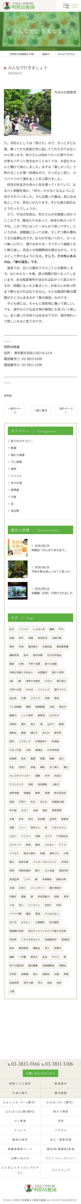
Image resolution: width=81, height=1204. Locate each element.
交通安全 (47, 646)
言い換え (54, 767)
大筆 (21, 663)
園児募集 (33, 965)
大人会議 (49, 870)
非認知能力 (44, 896)
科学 (47, 775)
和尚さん (35, 827)
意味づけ (54, 853)
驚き (23, 724)
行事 (13, 497)
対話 (52, 706)
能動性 (64, 818)
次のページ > (66, 410)
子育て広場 (15, 689)
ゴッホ (48, 836)
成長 (49, 982)
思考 (66, 896)
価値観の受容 (16, 930)
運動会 (13, 732)
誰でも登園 (51, 663)
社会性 (13, 698)
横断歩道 (14, 655)
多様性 (13, 724)
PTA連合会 (62, 836)
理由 (44, 810)
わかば (29, 689)
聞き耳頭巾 (55, 887)
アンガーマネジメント (45, 861)
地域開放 (42, 784)
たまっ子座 (15, 749)
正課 (11, 801)
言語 (11, 887)
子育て (22, 801)
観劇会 (36, 948)
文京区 (13, 974)
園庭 (52, 629)
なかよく (25, 922)
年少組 (13, 810)
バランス (35, 698)
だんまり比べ (52, 913)
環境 (47, 792)
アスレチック (16, 784)
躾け (37, 870)
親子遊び (61, 680)
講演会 (38, 749)
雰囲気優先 (25, 870)
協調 (11, 827)
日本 (21, 818)
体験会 (62, 965)
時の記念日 (60, 792)
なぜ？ (24, 810)
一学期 (22, 956)
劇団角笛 (23, 948)
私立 (11, 629)
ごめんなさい (59, 827)
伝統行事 (56, 637)
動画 (52, 758)
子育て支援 (34, 663)
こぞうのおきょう (30, 939)
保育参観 (14, 792)
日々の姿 (16, 483)
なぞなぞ (54, 715)
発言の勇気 (29, 853)
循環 (61, 724)
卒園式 (13, 896)
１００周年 (27, 715)
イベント (16, 476)
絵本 (23, 758)
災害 (11, 818)
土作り (50, 724)
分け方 (13, 922)
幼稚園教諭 (48, 965)
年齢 (66, 974)
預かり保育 (18, 455)
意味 (11, 646)
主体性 (53, 818)
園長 (23, 896)
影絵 (11, 948)
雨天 (11, 741)
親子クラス (60, 689)
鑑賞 (33, 758)
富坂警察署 (62, 646)
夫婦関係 (47, 879)
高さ (33, 724)
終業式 (57, 948)
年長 (21, 646)
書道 (11, 663)
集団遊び (33, 646)
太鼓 (28, 749)
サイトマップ (61, 1170)
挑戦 (30, 784)
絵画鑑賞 (40, 706)
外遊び (57, 775)
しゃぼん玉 (39, 629)
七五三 (13, 836)
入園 (11, 991)
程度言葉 (23, 861)
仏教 (66, 853)
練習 (23, 732)
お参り (22, 887)
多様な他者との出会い (21, 672)
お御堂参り (41, 741)
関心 (66, 767)
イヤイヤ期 (15, 913)
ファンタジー (38, 887)
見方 (61, 758)
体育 (47, 698)
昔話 (33, 767)
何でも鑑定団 (16, 965)
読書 (42, 758)
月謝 (56, 974)
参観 (42, 853)
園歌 (11, 956)
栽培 (56, 698)
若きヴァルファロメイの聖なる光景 (47, 930)
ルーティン (34, 905)
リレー (22, 827)
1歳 (11, 680)
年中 (21, 637)
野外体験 (37, 655)
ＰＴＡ (62, 844)
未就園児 (42, 672)
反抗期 (41, 818)
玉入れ (46, 732)
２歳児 (55, 784)
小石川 (48, 680)
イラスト (14, 853)
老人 (47, 948)
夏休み (34, 956)
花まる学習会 (54, 655)
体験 (30, 637)
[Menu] (74, 5)
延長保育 (14, 982)
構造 (28, 913)
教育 (13, 448)
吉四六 (22, 767)
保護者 (27, 792)
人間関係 (40, 922)
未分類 (15, 511)
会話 (35, 810)
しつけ (27, 879)
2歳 (19, 680)
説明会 (46, 974)
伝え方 (43, 801)
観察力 (13, 715)
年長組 (55, 741)
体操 (11, 637)
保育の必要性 (33, 680)
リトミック (44, 689)
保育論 (8, 395)
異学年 (57, 732)
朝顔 (28, 706)
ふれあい (49, 844)
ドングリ (26, 836)
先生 (11, 767)
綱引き (34, 732)
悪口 (11, 861)
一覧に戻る (40, 410)
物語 (28, 844)
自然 (59, 982)
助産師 (13, 758)
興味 (42, 767)
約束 (58, 905)
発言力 (62, 706)
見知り (48, 905)
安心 (21, 905)
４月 (11, 905)
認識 (37, 836)
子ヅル (55, 956)
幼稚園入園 (58, 801)
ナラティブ (24, 741)
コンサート (15, 844)
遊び (35, 974)
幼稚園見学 (51, 939)
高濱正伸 (14, 879)
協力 (30, 818)
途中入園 (28, 982)
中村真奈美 (53, 749)
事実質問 (56, 810)
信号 (26, 655)
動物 (37, 844)
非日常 (13, 939)
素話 (37, 913)
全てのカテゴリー (22, 441)
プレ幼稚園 (15, 706)
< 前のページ (14, 410)
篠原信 (41, 715)
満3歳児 (65, 939)
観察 (37, 775)
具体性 (64, 861)
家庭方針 (63, 870)
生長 (44, 956)
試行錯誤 (54, 922)
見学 (13, 469)
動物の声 (61, 879)
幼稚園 (24, 974)
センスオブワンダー (20, 775)
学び (40, 982)
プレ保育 (16, 462)
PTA (61, 629)
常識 (11, 870)
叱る (33, 801)
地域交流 (42, 637)
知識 (56, 896)
